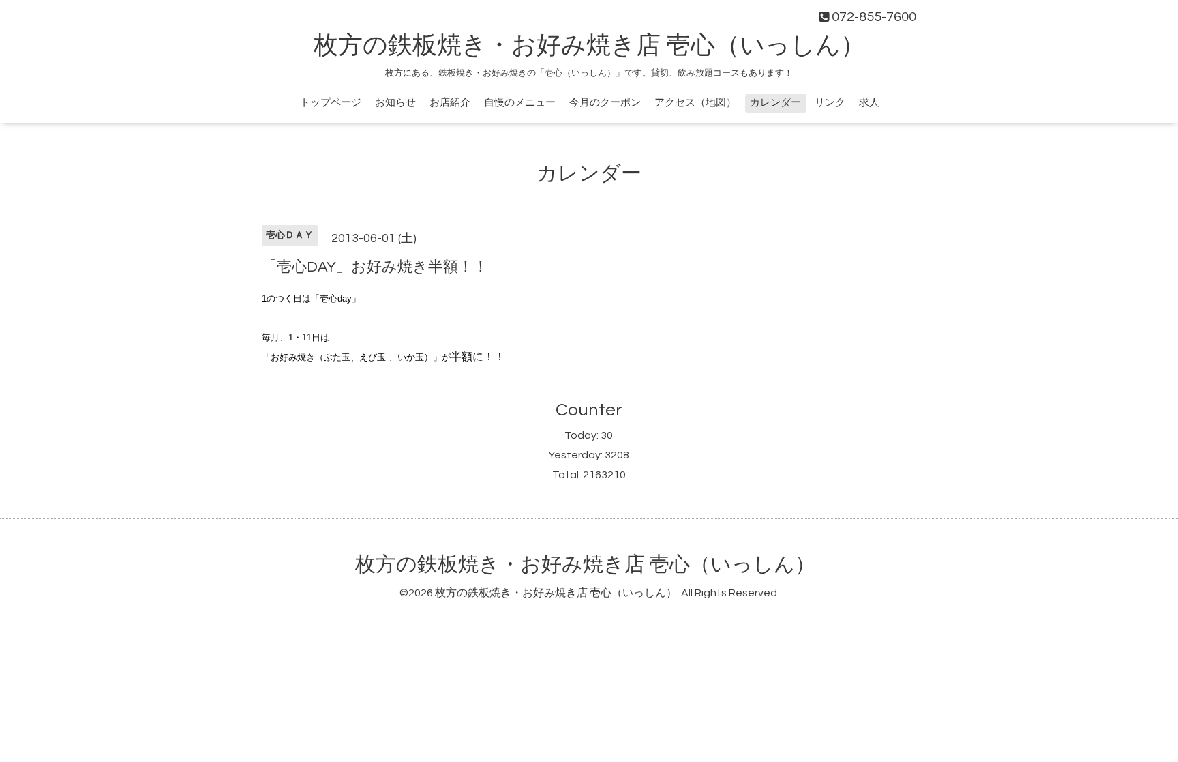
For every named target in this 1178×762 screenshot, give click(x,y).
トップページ (330, 103)
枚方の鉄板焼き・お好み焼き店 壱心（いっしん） (589, 46)
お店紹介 (449, 103)
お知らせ (395, 103)
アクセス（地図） (695, 103)
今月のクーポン (605, 103)
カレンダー (775, 103)
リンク (830, 103)
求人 (869, 103)
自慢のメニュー (520, 103)
